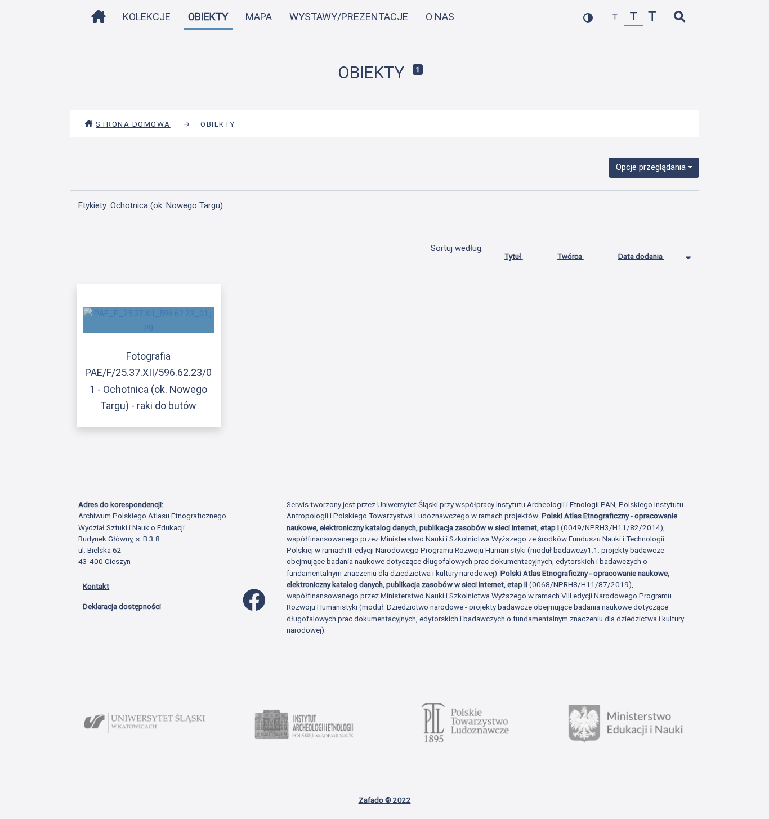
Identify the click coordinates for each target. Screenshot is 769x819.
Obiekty (208, 17)
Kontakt (96, 585)
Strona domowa (133, 123)
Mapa (258, 17)
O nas (440, 17)
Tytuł (513, 256)
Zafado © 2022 (385, 799)
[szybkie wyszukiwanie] (679, 17)
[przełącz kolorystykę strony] (588, 17)
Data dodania (641, 256)
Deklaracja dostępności (122, 606)
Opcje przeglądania (651, 167)
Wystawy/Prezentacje (348, 17)
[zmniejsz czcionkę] (615, 17)
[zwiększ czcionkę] (652, 17)
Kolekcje (147, 17)
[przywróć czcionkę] (633, 17)
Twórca (570, 256)
